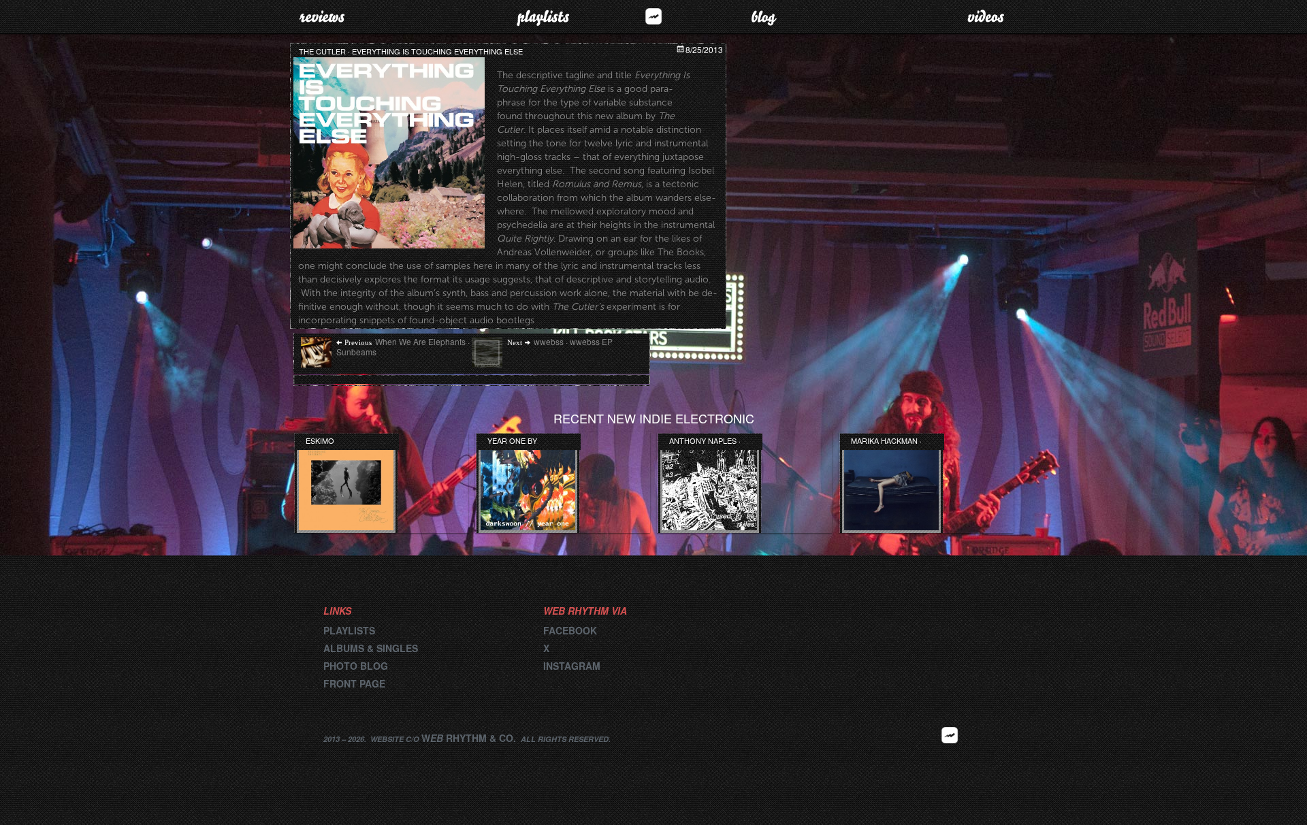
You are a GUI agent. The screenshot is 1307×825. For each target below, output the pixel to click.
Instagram (571, 666)
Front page (354, 683)
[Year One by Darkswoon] (528, 484)
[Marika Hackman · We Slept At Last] (891, 484)
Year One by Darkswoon (512, 440)
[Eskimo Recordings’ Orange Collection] (346, 484)
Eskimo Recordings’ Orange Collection (332, 440)
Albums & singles (370, 648)
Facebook (570, 630)
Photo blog (355, 666)
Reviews (321, 16)
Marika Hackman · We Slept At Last (886, 440)
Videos (985, 16)
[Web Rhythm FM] (653, 16)
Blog (764, 16)
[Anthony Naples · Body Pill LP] (709, 484)
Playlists (543, 16)
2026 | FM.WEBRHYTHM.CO (950, 755)
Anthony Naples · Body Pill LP (705, 440)
